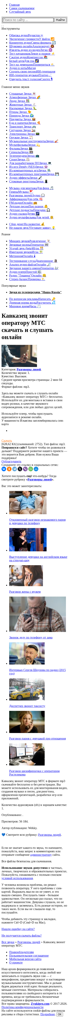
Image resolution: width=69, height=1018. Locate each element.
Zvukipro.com (40, 1003)
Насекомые (23, 108)
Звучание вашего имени (33, 268)
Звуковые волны (28, 244)
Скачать (7, 440)
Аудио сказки (24, 213)
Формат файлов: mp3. (16, 386)
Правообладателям (21, 952)
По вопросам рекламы (32, 299)
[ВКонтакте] (4, 469)
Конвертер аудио (32, 42)
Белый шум (24, 61)
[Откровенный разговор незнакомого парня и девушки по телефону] (28, 513)
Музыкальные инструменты (33, 141)
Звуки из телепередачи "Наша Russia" (35, 292)
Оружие (21, 137)
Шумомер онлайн (31, 46)
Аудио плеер (25, 271)
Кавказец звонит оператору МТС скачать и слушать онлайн (27, 326)
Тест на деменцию (32, 64)
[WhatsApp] (30, 469)
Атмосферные (24, 97)
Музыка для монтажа (31, 188)
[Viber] (25, 469)
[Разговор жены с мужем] (26, 585)
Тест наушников (32, 53)
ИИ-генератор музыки (30, 75)
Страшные (22, 93)
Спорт (19, 159)
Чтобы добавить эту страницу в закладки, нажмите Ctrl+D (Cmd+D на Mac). (29, 920)
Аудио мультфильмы (31, 217)
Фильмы (21, 148)
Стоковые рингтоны (28, 181)
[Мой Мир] (36, 469)
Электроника (24, 133)
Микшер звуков (29, 241)
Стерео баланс (27, 279)
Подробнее (47, 1014)
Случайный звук (20, 11)
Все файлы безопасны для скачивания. (27, 861)
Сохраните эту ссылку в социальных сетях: (30, 464)
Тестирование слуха (33, 260)
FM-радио (23, 202)
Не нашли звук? (32, 227)
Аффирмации (26, 199)
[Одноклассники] (9, 469)
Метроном (22, 256)
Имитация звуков (26, 252)
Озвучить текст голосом (31, 79)
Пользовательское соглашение (29, 955)
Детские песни (28, 206)
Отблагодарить (11, 461)
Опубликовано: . (12, 815)
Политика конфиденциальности (23, 1007)
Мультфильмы (24, 144)
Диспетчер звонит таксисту (27, 706)
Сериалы (21, 152)
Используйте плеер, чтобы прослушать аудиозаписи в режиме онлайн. (27, 415)
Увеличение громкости (31, 39)
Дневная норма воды (32, 302)
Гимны (21, 191)
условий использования (17, 878)
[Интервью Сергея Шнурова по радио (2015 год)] (27, 663)
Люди (19, 101)
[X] (20, 469)
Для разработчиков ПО (30, 163)
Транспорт (22, 126)
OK (60, 1014)
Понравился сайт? (14, 447)
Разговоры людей (27, 195)
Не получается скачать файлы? (22, 935)
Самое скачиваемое (21, 8)
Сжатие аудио (28, 57)
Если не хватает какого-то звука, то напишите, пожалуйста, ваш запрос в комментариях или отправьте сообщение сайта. (32, 851)
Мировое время (25, 306)
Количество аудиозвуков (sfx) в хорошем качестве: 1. (34, 806)
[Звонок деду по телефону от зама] (37, 631)
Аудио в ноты (22, 68)
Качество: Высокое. (14, 376)
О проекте (16, 962)
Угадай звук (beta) (26, 248)
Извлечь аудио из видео (30, 50)
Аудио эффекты (25, 177)
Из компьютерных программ (34, 174)
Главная (14, 4)
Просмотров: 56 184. (15, 821)
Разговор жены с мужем (25, 591)
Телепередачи (24, 155)
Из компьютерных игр (30, 170)
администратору (41, 854)
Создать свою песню (32, 71)
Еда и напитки (25, 123)
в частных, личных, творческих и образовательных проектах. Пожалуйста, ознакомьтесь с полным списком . (34, 873)
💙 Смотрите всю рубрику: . (32, 834)
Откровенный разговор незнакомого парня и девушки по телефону (37, 521)
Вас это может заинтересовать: (22, 486)
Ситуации (22, 130)
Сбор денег (27, 224)
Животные (22, 104)
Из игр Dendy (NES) (28, 166)
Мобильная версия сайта (25, 959)
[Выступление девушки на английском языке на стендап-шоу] (28, 550)
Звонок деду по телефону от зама (31, 637)
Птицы (20, 112)
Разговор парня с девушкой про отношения (37, 738)
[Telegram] (14, 469)
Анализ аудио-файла (30, 264)
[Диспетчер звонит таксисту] (27, 699)
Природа (21, 115)
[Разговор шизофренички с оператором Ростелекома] (27, 764)
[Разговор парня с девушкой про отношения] (27, 732)
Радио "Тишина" (27, 275)
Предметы (22, 119)
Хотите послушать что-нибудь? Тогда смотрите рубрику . (29, 477)
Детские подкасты (29, 210)
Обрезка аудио (26, 35)
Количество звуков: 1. (16, 372)
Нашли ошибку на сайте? (18, 929)
